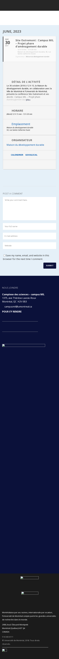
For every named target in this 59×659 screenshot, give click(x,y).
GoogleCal (31, 155)
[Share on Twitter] (14, 164)
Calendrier (17, 155)
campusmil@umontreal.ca (18, 306)
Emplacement (21, 124)
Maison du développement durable (25, 144)
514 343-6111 (7, 637)
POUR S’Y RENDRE (11, 311)
